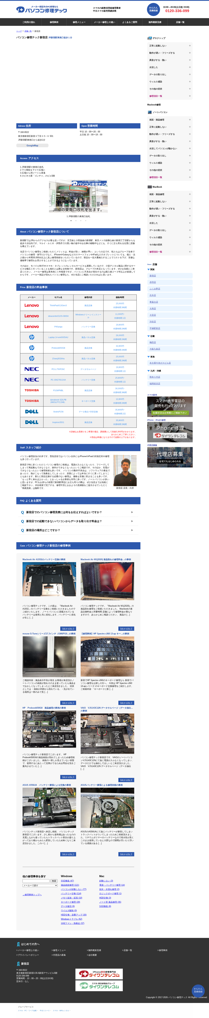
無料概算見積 (155, 22)
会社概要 (92, 955)
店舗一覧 (180, 22)
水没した (153, 67)
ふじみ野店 (155, 289)
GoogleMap (32, 145)
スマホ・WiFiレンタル (61, 1010)
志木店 (153, 295)
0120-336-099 (177, 11)
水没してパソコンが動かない (163, 148)
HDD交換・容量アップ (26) (74, 915)
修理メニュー (79, 22)
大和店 (153, 308)
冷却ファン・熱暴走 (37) (72, 923)
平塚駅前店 (155, 328)
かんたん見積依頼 (153, 9)
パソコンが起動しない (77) (73, 889)
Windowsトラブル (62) (71, 919)
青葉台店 (154, 302)
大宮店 (153, 315)
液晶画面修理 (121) (70, 885)
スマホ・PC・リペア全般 (27, 1010)
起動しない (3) (106, 881)
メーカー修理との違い (104, 22)
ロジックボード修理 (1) (110, 893)
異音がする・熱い (157, 60)
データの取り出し (157, 74)
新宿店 (153, 275)
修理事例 (54, 22)
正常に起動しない (157, 45)
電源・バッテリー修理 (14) (112, 885)
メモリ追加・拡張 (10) (71, 898)
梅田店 (153, 342)
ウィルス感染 (155, 81)
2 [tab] (76, 220)
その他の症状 (155, 89)
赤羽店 (153, 282)
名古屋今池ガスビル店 (160, 363)
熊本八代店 (155, 377)
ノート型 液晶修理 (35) (110, 902)
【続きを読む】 (68, 629)
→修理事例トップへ (32, 894)
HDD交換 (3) (105, 898)
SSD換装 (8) (105, 906)
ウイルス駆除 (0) (69, 910)
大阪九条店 (155, 349)
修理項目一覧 (155, 96)
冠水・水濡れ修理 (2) (109, 889)
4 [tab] (85, 220)
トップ (19, 31)
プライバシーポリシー (28, 955)
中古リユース (45, 1010)
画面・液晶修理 (156, 120)
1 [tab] (71, 220)
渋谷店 (153, 321)
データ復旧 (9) (68, 906)
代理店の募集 (59, 955)
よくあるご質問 (129, 22)
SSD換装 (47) (67, 881)
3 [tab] (80, 220)
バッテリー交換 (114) (71, 893)
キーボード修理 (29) (70, 902)
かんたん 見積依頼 (198, 990)
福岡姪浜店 (155, 383)
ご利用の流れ (28, 22)
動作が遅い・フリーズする (162, 53)
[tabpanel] (78, 197)
